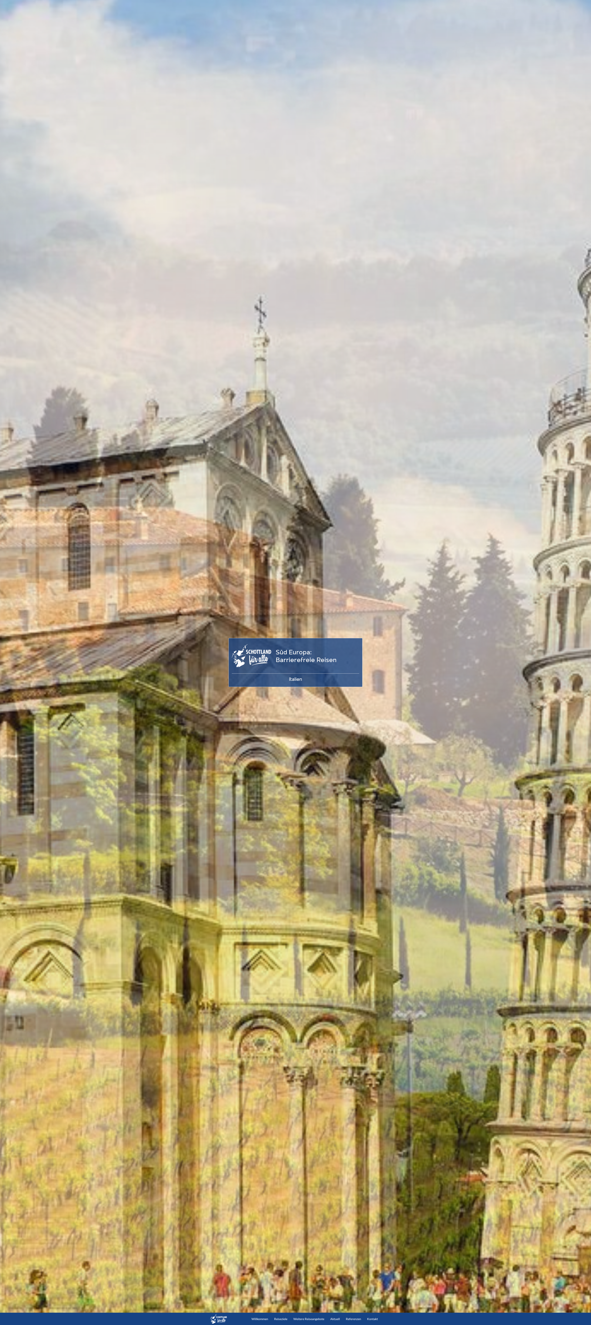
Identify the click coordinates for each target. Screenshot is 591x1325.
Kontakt (372, 1319)
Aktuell (335, 1319)
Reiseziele (280, 1319)
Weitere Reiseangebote (308, 1319)
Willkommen (259, 1319)
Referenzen (353, 1319)
